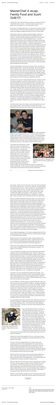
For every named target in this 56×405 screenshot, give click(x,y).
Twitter (18, 371)
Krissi (33, 390)
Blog (13, 387)
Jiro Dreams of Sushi (15, 295)
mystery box (50, 390)
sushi (30, 392)
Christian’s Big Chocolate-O (29, 135)
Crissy (33, 389)
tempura (33, 392)
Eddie (36, 389)
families (39, 389)
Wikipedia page (26, 364)
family (43, 389)
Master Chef (40, 390)
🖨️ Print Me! (28, 378)
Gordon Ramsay (47, 389)
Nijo (34, 292)
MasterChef (45, 390)
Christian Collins (13, 332)
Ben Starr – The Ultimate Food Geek (10, 2)
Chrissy (30, 389)
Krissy (36, 390)
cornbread (17, 146)
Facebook (12, 371)
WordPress (51, 402)
